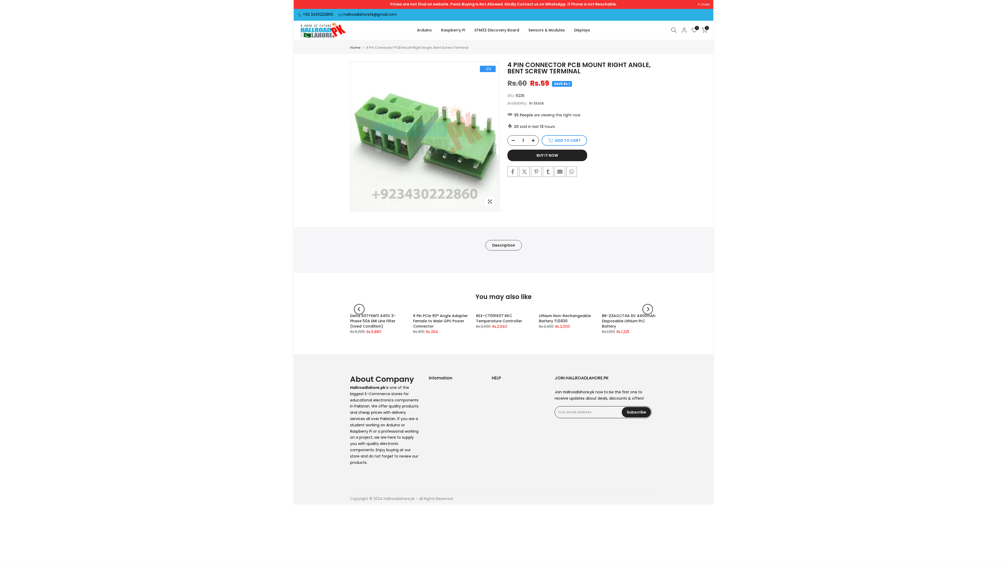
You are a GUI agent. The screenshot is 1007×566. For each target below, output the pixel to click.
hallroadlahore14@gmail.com (370, 14)
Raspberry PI (453, 30)
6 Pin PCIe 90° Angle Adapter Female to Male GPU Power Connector (440, 321)
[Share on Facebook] (512, 171)
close (304, 4)
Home (355, 47)
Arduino (424, 30)
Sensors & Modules (546, 30)
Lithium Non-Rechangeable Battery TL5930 (565, 318)
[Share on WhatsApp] (571, 171)
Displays (582, 30)
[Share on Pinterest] (536, 171)
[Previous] (359, 309)
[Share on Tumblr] (548, 171)
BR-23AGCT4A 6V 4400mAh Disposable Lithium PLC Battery (628, 321)
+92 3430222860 (318, 14)
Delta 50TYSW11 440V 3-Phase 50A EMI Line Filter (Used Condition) (373, 321)
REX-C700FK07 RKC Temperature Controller (499, 318)
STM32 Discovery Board (496, 30)
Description (503, 245)
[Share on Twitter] (524, 171)
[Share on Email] (560, 171)
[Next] (647, 309)
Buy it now (547, 155)
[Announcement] (503, 4)
